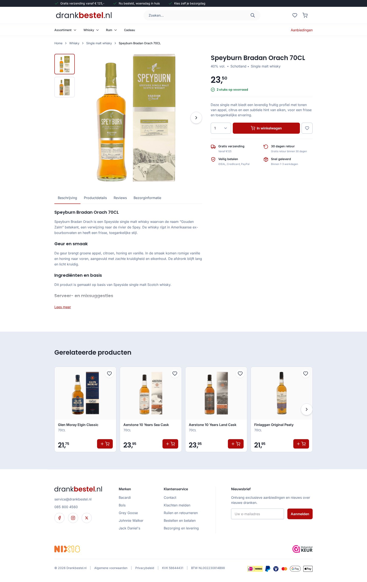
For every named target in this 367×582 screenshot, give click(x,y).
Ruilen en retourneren (181, 513)
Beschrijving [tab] (67, 198)
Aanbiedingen (302, 30)
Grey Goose (128, 513)
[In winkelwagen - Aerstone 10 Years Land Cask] (236, 444)
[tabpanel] (128, 259)
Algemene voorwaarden (110, 568)
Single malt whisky (99, 43)
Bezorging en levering (181, 528)
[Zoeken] (252, 15)
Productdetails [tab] (95, 198)
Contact (170, 497)
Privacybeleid (144, 568)
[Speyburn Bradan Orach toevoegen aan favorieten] (307, 128)
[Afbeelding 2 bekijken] (64, 87)
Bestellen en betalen (180, 520)
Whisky (74, 43)
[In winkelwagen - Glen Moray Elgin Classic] (105, 444)
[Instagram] (73, 518)
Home (58, 43)
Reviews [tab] (120, 198)
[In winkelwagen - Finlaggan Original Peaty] (301, 444)
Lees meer (62, 307)
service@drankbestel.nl (73, 499)
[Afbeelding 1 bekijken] (64, 64)
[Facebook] (59, 518)
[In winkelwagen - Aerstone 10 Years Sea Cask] (170, 444)
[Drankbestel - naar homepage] (84, 15)
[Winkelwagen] (305, 15)
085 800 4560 (66, 507)
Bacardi (125, 497)
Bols (122, 505)
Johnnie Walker (131, 520)
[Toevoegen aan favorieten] (109, 373)
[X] (87, 518)
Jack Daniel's (129, 528)
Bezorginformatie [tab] (147, 198)
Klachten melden (177, 505)
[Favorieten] (295, 15)
